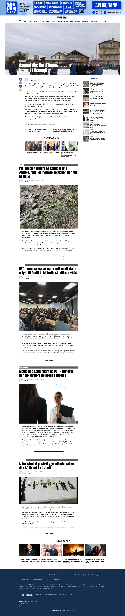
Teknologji (77, 21)
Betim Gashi (33, 80)
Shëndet (54, 21)
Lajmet (25, 21)
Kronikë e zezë (36, 21)
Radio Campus (94, 21)
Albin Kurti (37, 124)
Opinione (66, 21)
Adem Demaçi (52, 124)
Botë (30, 21)
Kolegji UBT (56, 579)
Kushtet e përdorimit (51, 594)
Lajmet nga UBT (85, 21)
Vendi (30, 575)
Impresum (39, 594)
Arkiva (71, 594)
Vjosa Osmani (44, 124)
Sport (42, 21)
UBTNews (27, 380)
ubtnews (27, 278)
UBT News (27, 181)
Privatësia (63, 594)
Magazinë (60, 21)
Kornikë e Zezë (53, 575)
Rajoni (37, 575)
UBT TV (48, 579)
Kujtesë (71, 21)
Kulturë (48, 21)
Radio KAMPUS (38, 579)
